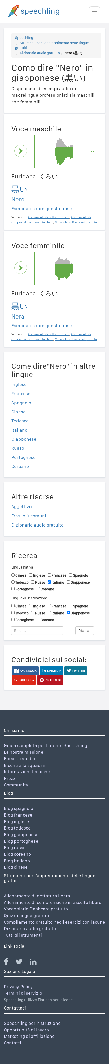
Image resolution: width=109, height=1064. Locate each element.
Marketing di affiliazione (29, 1036)
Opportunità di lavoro (26, 1029)
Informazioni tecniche (27, 771)
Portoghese (23, 457)
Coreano (20, 466)
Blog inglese (16, 821)
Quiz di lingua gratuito (27, 915)
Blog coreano (17, 854)
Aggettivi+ (22, 506)
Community (16, 784)
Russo (17, 448)
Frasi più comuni (28, 515)
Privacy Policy (18, 986)
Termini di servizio (23, 993)
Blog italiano (17, 860)
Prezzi (10, 778)
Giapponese (24, 439)
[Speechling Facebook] (9, 962)
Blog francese (18, 815)
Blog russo (15, 847)
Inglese (19, 384)
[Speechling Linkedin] (36, 962)
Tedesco (20, 420)
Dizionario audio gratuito (40, 53)
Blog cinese (16, 867)
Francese (20, 393)
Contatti (12, 1042)
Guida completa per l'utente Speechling (45, 745)
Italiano (19, 430)
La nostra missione (23, 752)
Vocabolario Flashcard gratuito (36, 908)
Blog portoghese (21, 841)
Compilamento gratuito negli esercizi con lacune (54, 922)
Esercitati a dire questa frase (41, 208)
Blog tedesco (17, 828)
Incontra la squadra (24, 765)
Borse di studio (19, 758)
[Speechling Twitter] (22, 962)
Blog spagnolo (18, 808)
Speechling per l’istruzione (32, 1023)
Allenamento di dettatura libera (37, 896)
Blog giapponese (21, 834)
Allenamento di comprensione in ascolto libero (52, 902)
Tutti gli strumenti (23, 935)
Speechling (24, 38)
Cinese (18, 411)
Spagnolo (21, 402)
